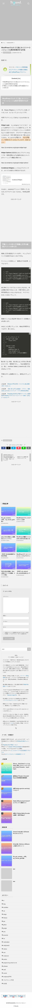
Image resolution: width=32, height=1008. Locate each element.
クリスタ (11, 723)
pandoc (5, 959)
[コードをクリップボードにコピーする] (30, 268)
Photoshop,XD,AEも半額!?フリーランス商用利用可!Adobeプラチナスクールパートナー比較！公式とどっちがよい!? (15, 395)
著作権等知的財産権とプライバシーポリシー (16, 1003)
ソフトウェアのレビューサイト (10, 700)
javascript (5, 935)
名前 (4, 615)
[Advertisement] (16, 24)
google (5, 928)
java (4, 931)
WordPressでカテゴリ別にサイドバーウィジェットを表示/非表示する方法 (16, 83)
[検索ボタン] (28, 3)
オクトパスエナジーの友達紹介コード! (15, 754)
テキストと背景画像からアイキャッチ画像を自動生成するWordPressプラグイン (18, 69)
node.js (5, 949)
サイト (4, 627)
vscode (5, 973)
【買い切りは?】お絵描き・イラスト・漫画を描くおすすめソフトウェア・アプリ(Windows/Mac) (15, 389)
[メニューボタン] (3, 3)
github (4, 924)
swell (4, 969)
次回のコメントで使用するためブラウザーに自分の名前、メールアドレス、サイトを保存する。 (16, 633)
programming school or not (10, 963)
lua (4, 938)
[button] (3, 448)
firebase (5, 918)
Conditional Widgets (17, 180)
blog (4, 904)
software (5, 966)
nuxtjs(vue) (6, 956)
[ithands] (16, 3)
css (4, 911)
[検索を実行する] (29, 649)
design (5, 914)
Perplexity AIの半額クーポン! (10, 745)
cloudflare (5, 907)
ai (3, 900)
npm (4, 952)
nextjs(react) (6, 945)
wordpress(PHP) (7, 52)
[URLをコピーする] (28, 448)
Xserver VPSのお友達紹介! (15, 746)
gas (4, 921)
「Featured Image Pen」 (12, 695)
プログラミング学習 (8, 980)
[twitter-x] (16, 728)
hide (19, 78)
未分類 (5, 983)
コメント (5, 596)
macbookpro (6, 942)
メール (5, 621)
